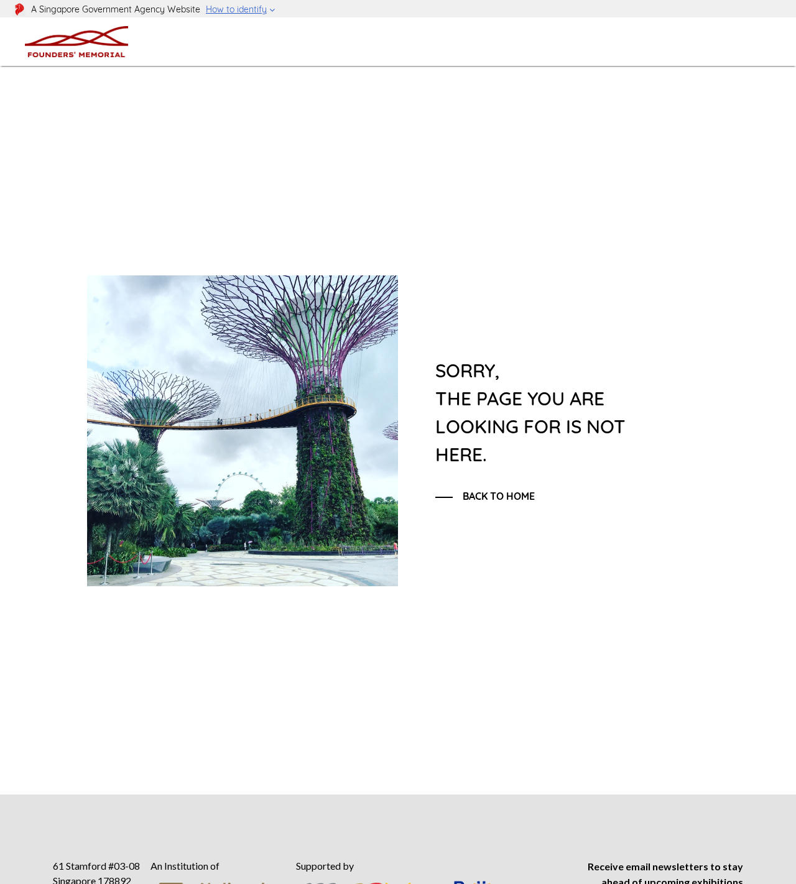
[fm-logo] (76, 41)
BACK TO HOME (499, 496)
